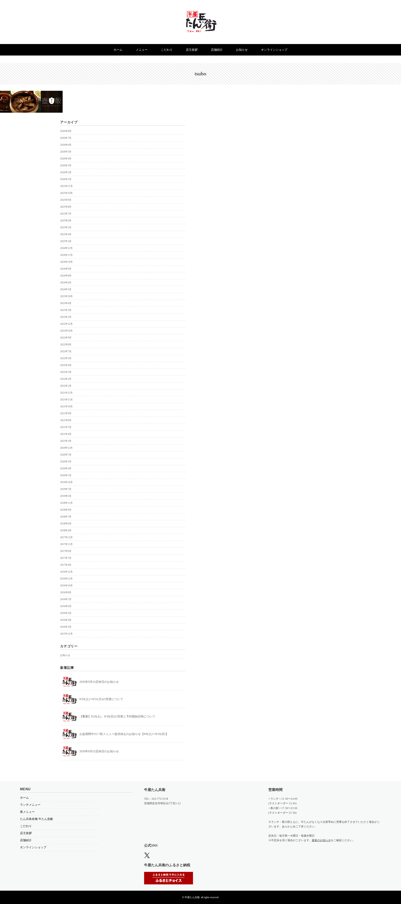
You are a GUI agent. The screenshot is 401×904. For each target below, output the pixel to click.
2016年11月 (66, 578)
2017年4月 (65, 564)
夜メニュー (27, 811)
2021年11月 (66, 399)
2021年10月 (66, 406)
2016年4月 (65, 620)
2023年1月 (65, 317)
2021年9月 (65, 413)
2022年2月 (65, 379)
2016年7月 (65, 599)
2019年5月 (65, 496)
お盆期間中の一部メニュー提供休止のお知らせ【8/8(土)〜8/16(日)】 (124, 734)
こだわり (167, 49)
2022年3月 (65, 372)
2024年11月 (66, 255)
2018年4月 (65, 530)
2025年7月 (65, 213)
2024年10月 (66, 261)
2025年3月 (65, 241)
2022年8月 (65, 344)
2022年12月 (66, 323)
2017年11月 (66, 544)
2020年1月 (65, 475)
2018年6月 (65, 523)
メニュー (141, 49)
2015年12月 (66, 633)
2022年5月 (65, 358)
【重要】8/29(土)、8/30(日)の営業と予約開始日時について (117, 716)
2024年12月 (66, 248)
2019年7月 (65, 489)
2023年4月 (65, 303)
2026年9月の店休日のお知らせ (99, 681)
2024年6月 (65, 282)
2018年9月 (65, 509)
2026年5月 (65, 151)
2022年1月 (65, 385)
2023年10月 (66, 296)
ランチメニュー (30, 804)
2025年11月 (66, 186)
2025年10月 (66, 193)
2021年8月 (65, 420)
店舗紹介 (217, 49)
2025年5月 (65, 227)
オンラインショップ (274, 49)
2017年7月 (65, 558)
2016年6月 (65, 606)
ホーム (118, 49)
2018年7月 (65, 516)
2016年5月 (65, 613)
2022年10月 (66, 330)
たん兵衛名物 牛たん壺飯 (36, 819)
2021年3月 (65, 440)
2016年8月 (65, 592)
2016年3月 (65, 626)
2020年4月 (65, 468)
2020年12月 (66, 447)
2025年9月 (65, 199)
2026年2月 (65, 172)
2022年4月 (65, 365)
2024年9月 (65, 268)
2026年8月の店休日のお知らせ (99, 751)
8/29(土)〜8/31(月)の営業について (101, 699)
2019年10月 (66, 482)
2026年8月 (65, 131)
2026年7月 (65, 137)
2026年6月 (65, 144)
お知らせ (242, 49)
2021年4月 (65, 434)
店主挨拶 (192, 49)
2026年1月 (65, 179)
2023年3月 (65, 310)
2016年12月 (66, 571)
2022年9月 (65, 337)
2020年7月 (65, 454)
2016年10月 (66, 585)
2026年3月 (65, 165)
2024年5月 (65, 289)
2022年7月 (65, 351)
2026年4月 (65, 158)
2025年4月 (65, 234)
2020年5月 (65, 461)
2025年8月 (65, 206)
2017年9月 (65, 551)
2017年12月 (66, 537)
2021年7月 (65, 427)
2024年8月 (65, 275)
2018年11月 (66, 502)
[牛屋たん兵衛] (200, 14)
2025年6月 (65, 220)
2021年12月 (66, 392)
